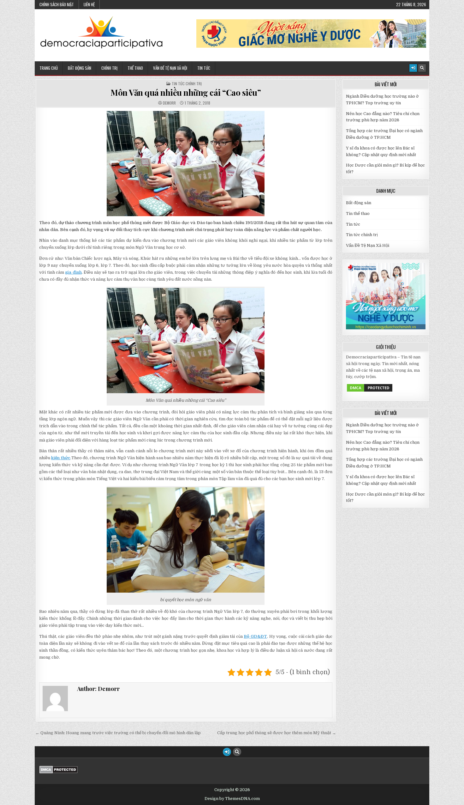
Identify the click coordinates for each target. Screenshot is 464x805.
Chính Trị (109, 68)
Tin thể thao (358, 213)
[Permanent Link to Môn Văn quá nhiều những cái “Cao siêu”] (185, 163)
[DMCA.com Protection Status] (369, 391)
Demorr (169, 103)
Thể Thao (135, 68)
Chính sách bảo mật (56, 4)
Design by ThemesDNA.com (232, 798)
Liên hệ (89, 4)
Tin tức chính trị (187, 84)
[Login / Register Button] (413, 68)
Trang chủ (48, 68)
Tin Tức (203, 68)
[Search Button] (422, 68)
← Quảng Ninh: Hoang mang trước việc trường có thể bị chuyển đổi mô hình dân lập (118, 732)
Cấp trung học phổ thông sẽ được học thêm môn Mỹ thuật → (276, 732)
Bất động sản (79, 68)
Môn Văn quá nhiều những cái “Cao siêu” (185, 92)
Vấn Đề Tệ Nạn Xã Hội (170, 68)
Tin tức (353, 224)
